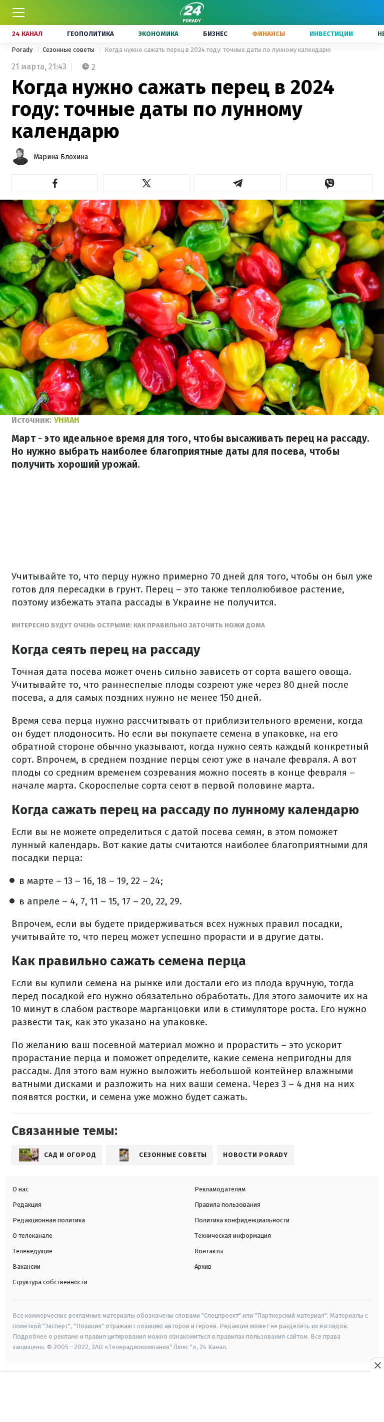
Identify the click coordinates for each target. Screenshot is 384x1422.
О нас (20, 1189)
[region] (192, 1397)
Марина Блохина (61, 157)
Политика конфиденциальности (242, 1220)
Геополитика (90, 33)
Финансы (268, 33)
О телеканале (32, 1235)
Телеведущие (32, 1251)
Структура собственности (50, 1282)
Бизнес (215, 33)
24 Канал (27, 33)
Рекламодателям (220, 1189)
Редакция (27, 1204)
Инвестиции (331, 33)
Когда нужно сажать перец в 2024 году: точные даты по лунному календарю (217, 49)
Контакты (208, 1251)
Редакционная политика (48, 1220)
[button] (55, 183)
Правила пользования (227, 1204)
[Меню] (18, 12)
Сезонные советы (69, 49)
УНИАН (67, 420)
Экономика (158, 33)
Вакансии (26, 1266)
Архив (203, 1266)
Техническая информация (232, 1235)
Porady (23, 49)
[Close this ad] (377, 1365)
